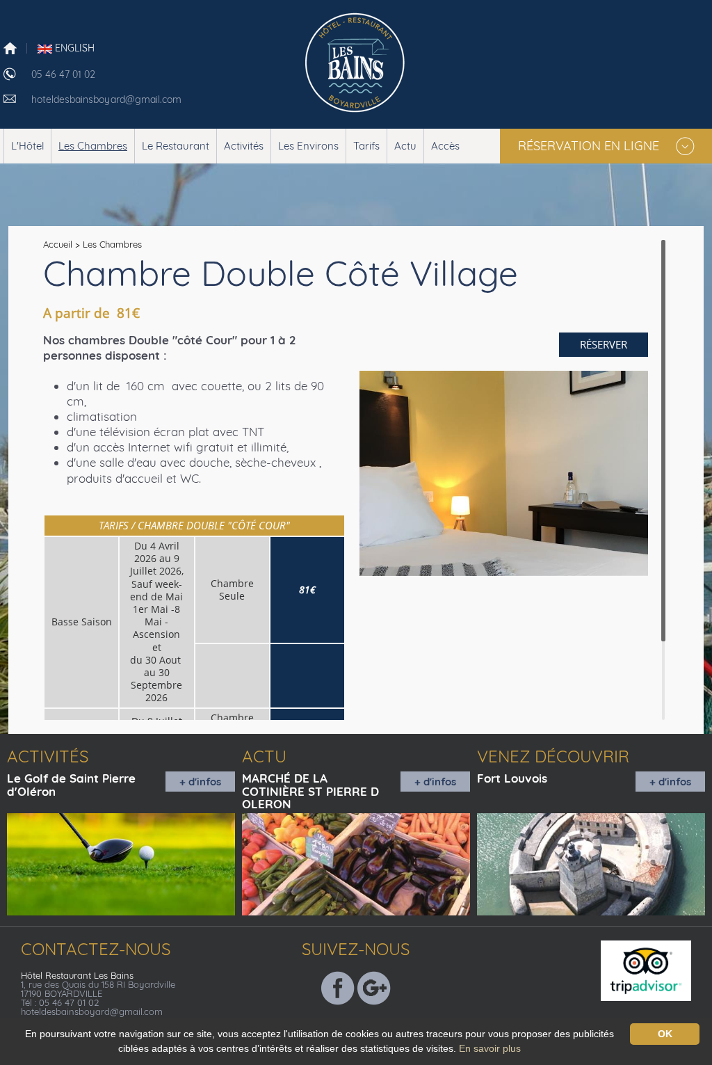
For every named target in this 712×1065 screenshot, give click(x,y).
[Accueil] (10, 47)
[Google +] (374, 986)
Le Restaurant (175, 145)
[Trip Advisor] (655, 969)
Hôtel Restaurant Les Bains (77, 975)
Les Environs (308, 145)
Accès (445, 145)
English (73, 48)
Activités (244, 145)
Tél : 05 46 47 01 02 (60, 1002)
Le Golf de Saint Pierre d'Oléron (71, 785)
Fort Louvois (512, 778)
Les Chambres (92, 145)
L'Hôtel (27, 145)
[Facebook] (338, 986)
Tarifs (366, 145)
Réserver (603, 344)
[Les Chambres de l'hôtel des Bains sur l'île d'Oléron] (356, 60)
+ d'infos (200, 781)
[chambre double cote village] (503, 473)
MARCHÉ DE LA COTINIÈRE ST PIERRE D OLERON (310, 791)
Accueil (57, 244)
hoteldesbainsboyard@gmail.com (106, 99)
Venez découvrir (553, 756)
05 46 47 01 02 (63, 74)
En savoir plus (490, 1048)
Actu (405, 145)
